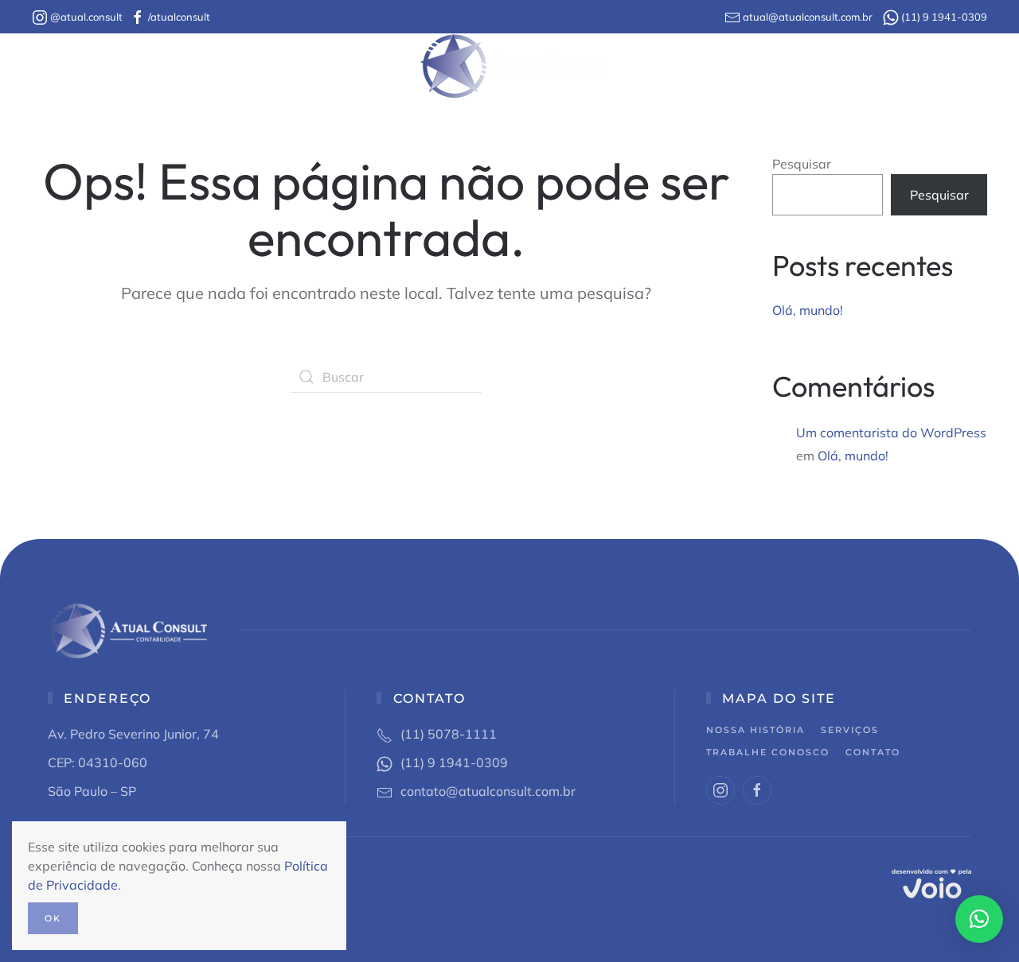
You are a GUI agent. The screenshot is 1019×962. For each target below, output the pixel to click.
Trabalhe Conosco (690, 66)
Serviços (850, 729)
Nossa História (234, 66)
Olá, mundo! (807, 310)
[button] (979, 919)
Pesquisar (801, 164)
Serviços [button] (363, 66)
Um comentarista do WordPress (891, 432)
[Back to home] (509, 65)
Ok (53, 918)
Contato (804, 66)
